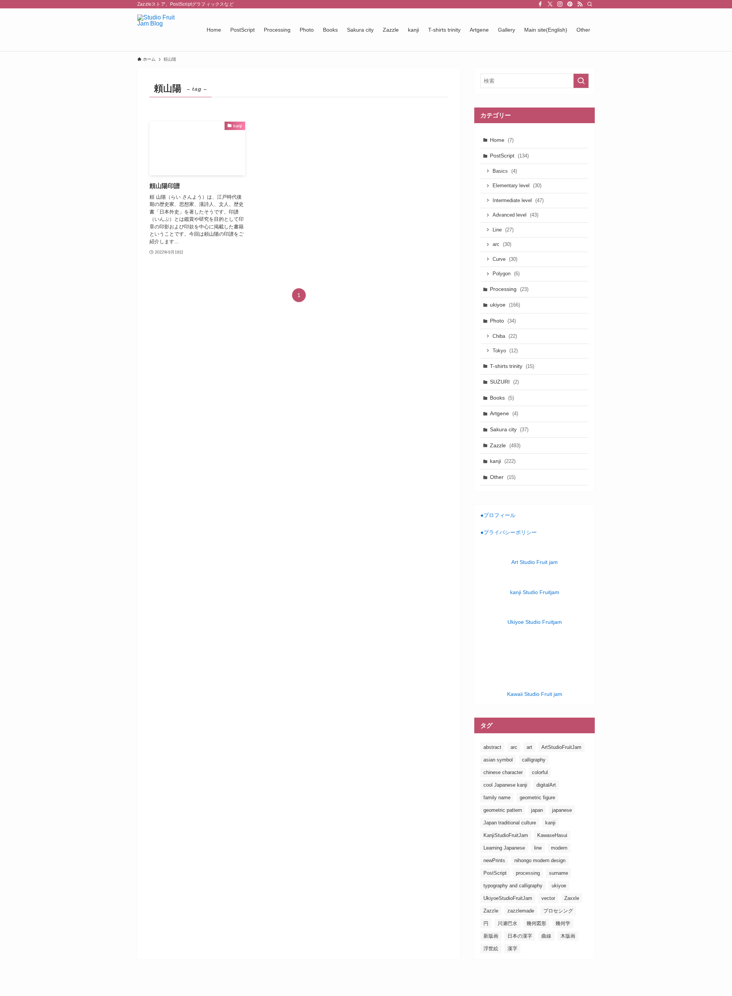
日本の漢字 (519, 936)
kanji (502, 461)
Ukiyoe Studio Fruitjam (534, 622)
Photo (503, 321)
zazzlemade (520, 911)
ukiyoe (505, 305)
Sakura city (509, 429)
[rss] (580, 4)
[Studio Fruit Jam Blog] (162, 29)
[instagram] (560, 4)
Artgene (504, 413)
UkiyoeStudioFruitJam (507, 898)
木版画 (567, 936)
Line (503, 230)
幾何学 (562, 923)
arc (502, 244)
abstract (492, 747)
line (538, 848)
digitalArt (546, 785)
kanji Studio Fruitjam (534, 592)
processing (528, 873)
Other (502, 477)
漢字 (512, 948)
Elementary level (517, 185)
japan (537, 810)
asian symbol (498, 760)
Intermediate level (518, 200)
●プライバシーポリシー (508, 532)
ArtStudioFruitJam (561, 747)
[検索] (590, 4)
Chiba (505, 336)
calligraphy (534, 760)
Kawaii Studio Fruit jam (534, 694)
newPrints (494, 860)
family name (496, 797)
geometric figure (537, 797)
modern (559, 848)
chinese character (503, 772)
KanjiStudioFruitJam (505, 835)
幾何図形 (536, 923)
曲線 (546, 936)
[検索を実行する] (581, 81)
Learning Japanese (504, 848)
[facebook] (540, 4)
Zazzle (505, 445)
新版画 (490, 936)
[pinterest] (570, 4)
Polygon (506, 273)
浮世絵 (490, 948)
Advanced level (515, 215)
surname (558, 873)
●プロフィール (497, 515)
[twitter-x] (550, 4)
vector (548, 898)
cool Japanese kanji (505, 785)
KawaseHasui (552, 835)
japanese (562, 810)
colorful (540, 772)
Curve (505, 259)
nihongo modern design (539, 860)
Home (502, 140)
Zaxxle (571, 898)
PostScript (509, 156)
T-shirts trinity (512, 366)
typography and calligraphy (513, 885)
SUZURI (504, 382)
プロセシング (558, 911)
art (529, 747)
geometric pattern (502, 810)
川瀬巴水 (507, 923)
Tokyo (505, 350)
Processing (509, 289)
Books (502, 398)
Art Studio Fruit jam (534, 562)
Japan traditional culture (509, 823)
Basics (505, 171)
